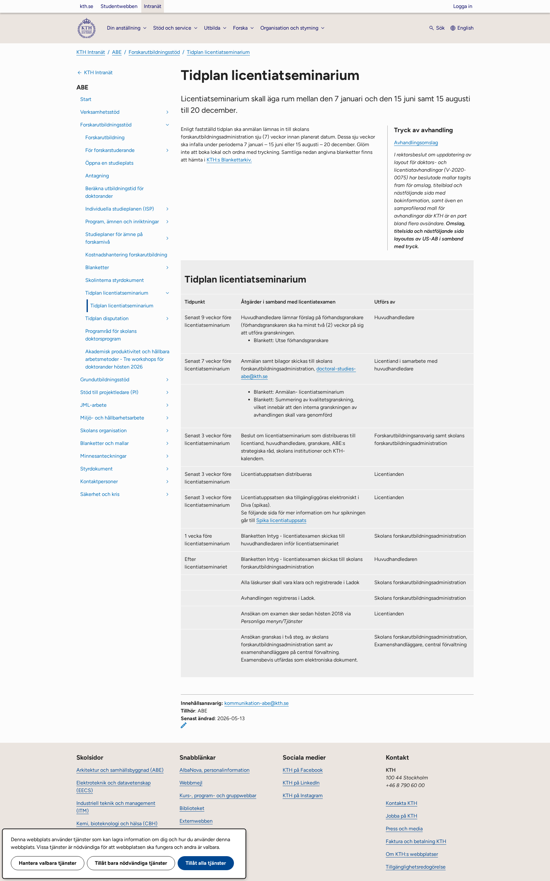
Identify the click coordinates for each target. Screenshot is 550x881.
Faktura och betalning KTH (416, 841)
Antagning (97, 176)
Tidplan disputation (107, 318)
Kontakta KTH (401, 803)
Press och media (404, 829)
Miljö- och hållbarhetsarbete (112, 418)
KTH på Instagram (303, 795)
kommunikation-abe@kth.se (256, 703)
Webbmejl (191, 783)
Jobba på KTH (401, 816)
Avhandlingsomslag (416, 143)
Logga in (462, 6)
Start (85, 99)
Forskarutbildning (104, 137)
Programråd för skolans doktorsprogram (111, 335)
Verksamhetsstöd (99, 112)
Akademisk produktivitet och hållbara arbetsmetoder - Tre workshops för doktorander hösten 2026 (127, 359)
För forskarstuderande (110, 150)
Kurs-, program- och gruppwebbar (218, 795)
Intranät (152, 6)
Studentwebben (119, 6)
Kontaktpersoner (99, 481)
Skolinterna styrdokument (114, 280)
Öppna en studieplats (109, 163)
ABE (117, 52)
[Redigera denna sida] (184, 725)
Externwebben (196, 821)
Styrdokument (96, 469)
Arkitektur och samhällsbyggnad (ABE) (120, 770)
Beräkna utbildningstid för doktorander (114, 192)
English (465, 28)
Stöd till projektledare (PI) (109, 392)
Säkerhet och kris (99, 494)
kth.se (86, 6)
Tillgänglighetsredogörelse (416, 867)
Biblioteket (192, 808)
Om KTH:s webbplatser (412, 854)
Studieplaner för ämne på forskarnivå (114, 238)
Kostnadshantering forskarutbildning (126, 255)
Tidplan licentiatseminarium (218, 52)
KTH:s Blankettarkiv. (229, 160)
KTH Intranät (90, 52)
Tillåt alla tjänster (206, 863)
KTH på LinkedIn (301, 783)
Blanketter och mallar (104, 443)
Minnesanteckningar (103, 456)
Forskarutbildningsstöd (154, 52)
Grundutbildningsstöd (104, 379)
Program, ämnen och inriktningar (122, 221)
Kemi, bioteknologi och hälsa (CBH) (117, 823)
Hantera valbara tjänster (47, 863)
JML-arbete (93, 405)
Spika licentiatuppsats (281, 520)
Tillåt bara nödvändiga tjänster (131, 863)
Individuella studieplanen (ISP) (119, 209)
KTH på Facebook (303, 770)
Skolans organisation (103, 430)
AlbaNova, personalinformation (215, 770)
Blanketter (97, 267)
